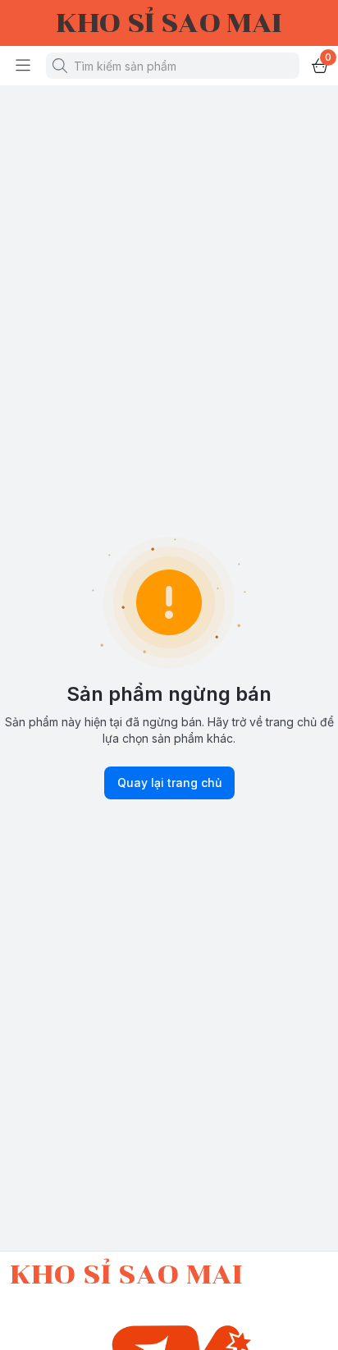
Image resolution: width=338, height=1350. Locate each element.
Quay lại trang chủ (169, 782)
